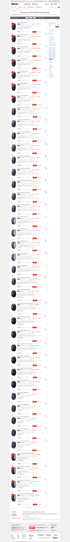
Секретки (12, 536)
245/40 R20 (53, 50)
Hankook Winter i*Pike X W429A (52, 42)
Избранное (18, 536)
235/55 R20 (53, 49)
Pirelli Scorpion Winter (25, 303)
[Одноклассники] (30, 535)
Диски (12, 535)
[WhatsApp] (33, 535)
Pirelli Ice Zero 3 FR (23, 392)
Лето (43, 17)
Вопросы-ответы (24, 536)
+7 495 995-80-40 (41, 534)
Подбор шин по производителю (52, 29)
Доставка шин (50, 71)
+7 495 (27, 3)
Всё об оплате (50, 72)
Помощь (18, 534)
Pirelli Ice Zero (22, 253)
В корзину (34, 68)
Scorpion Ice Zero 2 (19, 110)
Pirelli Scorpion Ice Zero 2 (23, 107)
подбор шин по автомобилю (35, 517)
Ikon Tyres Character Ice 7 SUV (52, 43)
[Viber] (32, 535)
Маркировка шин (51, 62)
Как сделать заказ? (51, 75)
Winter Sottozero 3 (19, 456)
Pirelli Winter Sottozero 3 (25, 453)
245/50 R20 (53, 51)
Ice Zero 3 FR (19, 395)
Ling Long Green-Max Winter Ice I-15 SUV (53, 45)
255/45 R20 (53, 52)
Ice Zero (18, 244)
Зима (40, 17)
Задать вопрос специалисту (52, 76)
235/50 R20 (50, 49)
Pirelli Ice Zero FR (22, 22)
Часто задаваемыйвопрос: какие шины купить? (51, 66)
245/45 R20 (50, 51)
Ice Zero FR (18, 25)
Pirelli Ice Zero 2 (22, 265)
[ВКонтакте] (29, 535)
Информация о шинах (51, 68)
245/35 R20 (50, 50)
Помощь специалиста (52, 31)
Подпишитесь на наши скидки (45, 537)
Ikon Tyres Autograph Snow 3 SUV (52, 44)
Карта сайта (23, 538)
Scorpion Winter (19, 306)
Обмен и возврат (24, 534)
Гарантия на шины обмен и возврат (51, 74)
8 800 (35, 3)
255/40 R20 (50, 52)
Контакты (18, 538)
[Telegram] (31, 535)
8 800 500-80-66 (48, 534)
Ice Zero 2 (18, 268)
